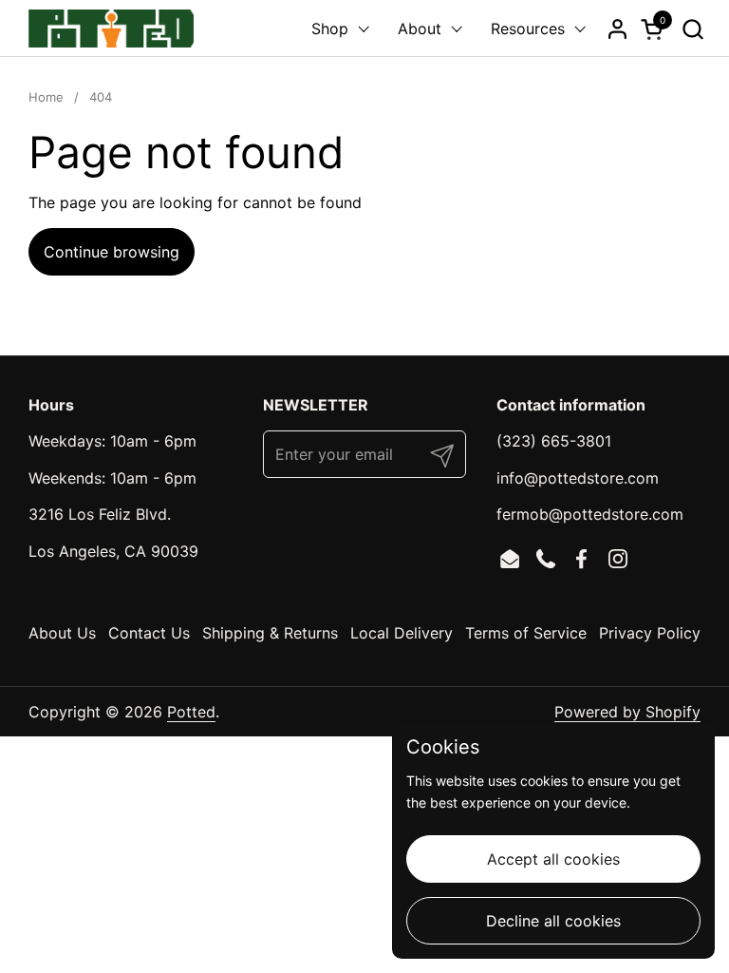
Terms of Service (526, 632)
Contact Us (149, 632)
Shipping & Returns (270, 632)
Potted (191, 711)
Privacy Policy (650, 632)
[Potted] (111, 29)
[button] (692, 29)
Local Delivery (401, 632)
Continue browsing (111, 251)
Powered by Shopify (627, 711)
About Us (62, 632)
